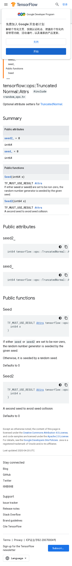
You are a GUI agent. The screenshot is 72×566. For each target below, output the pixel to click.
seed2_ (9, 138)
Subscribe (58, 548)
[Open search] (57, 4)
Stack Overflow (12, 514)
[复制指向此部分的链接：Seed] (15, 309)
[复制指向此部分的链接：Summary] (25, 119)
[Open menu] (6, 4)
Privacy (18, 540)
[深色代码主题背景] (60, 247)
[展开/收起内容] (8, 77)
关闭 (36, 42)
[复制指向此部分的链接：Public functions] (38, 298)
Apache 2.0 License (57, 436)
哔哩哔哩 (8, 486)
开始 (36, 51)
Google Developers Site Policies (41, 440)
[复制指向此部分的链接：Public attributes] (39, 227)
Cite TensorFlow (12, 526)
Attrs (38, 183)
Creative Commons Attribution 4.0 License (45, 432)
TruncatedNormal (51, 104)
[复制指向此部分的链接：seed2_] (19, 238)
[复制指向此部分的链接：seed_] (17, 266)
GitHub (7, 474)
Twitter (7, 480)
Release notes (11, 508)
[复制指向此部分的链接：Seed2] (17, 376)
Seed (7, 177)
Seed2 (8, 201)
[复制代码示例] (66, 247)
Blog (5, 468)
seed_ (8, 151)
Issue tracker (10, 502)
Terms (7, 540)
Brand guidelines (12, 520)
